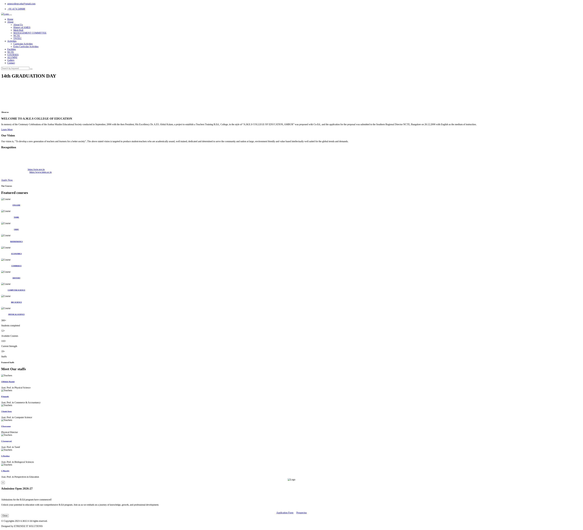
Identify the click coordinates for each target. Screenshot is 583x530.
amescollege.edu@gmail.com (21, 3)
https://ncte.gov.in (36, 169)
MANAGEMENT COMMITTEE (29, 33)
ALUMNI (12, 57)
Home (10, 19)
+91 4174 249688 (16, 9)
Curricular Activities (23, 43)
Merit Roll (18, 30)
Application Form (284, 512)
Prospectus (301, 512)
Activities (11, 41)
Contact (11, 63)
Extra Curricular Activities (25, 46)
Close (4, 516)
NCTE (16, 35)
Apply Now (7, 180)
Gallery (10, 60)
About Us (18, 24)
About (10, 22)
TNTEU (17, 38)
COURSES (13, 54)
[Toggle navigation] (10, 14)
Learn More (7, 129)
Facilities (11, 49)
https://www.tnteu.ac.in (40, 172)
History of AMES (21, 27)
